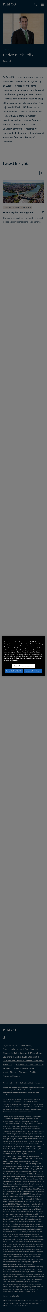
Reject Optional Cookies (14, 671)
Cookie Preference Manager (23, 666)
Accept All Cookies (32, 671)
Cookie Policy (14, 660)
